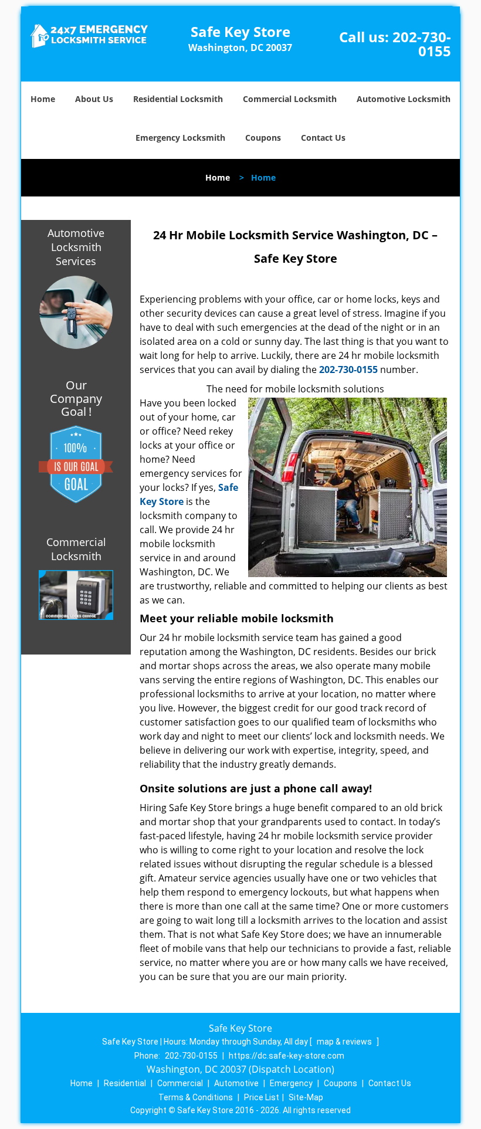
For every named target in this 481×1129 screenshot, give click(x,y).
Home (43, 98)
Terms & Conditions (195, 1097)
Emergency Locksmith (180, 137)
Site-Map (306, 1097)
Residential (125, 1083)
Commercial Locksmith (290, 98)
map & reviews (345, 1041)
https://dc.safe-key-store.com (286, 1055)
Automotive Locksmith (403, 98)
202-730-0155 (421, 43)
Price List (261, 1097)
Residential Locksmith (178, 98)
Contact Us (323, 137)
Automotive (236, 1083)
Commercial (180, 1083)
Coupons (263, 137)
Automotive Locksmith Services (76, 247)
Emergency (291, 1083)
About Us (94, 98)
